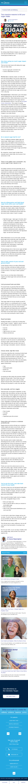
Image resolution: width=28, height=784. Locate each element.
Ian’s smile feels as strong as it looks (10, 579)
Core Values (14, 767)
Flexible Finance (14, 727)
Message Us (14, 754)
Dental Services (14, 724)
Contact (23, 782)
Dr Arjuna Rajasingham (13, 19)
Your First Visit (13, 720)
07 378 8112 (15, 749)
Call (14, 782)
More (24, 552)
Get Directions (10, 696)
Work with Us (14, 763)
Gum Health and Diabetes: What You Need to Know (13, 641)
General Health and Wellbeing (10, 10)
